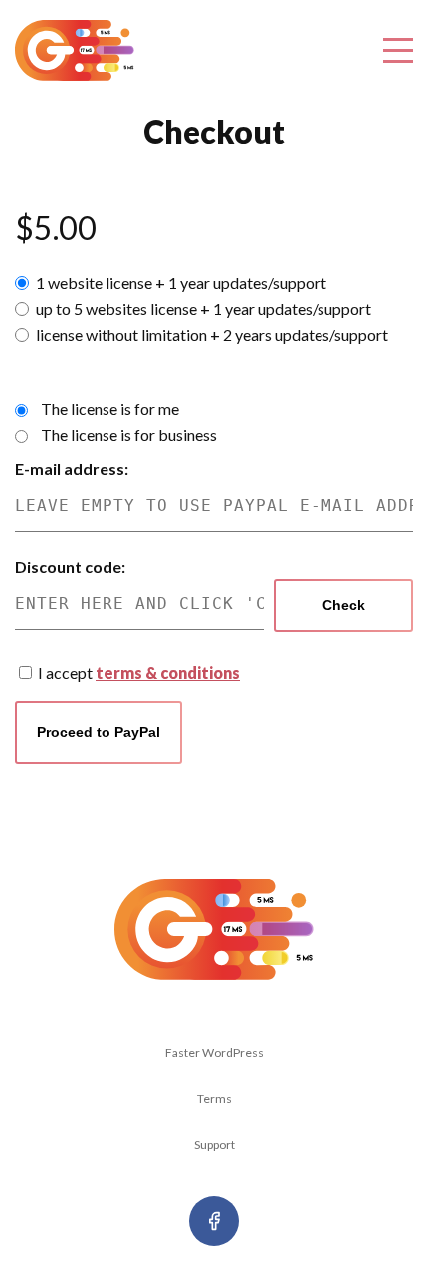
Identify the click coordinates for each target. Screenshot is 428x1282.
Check (343, 605)
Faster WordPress (214, 1052)
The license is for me (110, 408)
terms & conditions (168, 672)
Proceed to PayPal (98, 732)
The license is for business (129, 434)
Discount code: (70, 566)
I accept (139, 672)
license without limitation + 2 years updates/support (212, 334)
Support (214, 1144)
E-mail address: (71, 468)
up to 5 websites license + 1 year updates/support (203, 308)
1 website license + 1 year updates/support (181, 283)
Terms (214, 1098)
